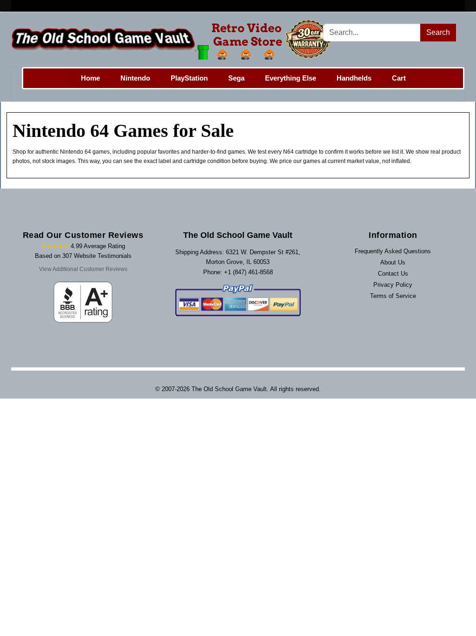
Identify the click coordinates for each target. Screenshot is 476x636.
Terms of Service (393, 295)
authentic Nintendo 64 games (72, 152)
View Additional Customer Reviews (83, 269)
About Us (392, 262)
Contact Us (393, 273)
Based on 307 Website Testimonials (83, 255)
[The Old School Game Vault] (173, 39)
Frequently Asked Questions (393, 251)
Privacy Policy (392, 284)
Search (438, 32)
